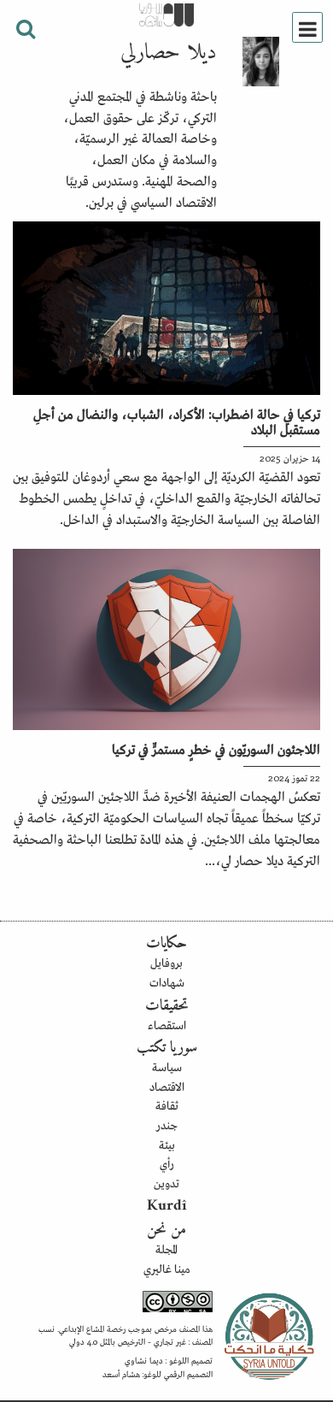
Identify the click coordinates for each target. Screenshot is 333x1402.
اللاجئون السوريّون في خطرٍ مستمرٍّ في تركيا (216, 748)
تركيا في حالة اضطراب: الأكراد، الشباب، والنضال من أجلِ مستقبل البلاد (176, 421)
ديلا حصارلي (168, 53)
